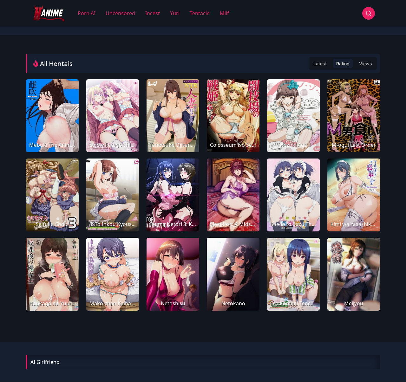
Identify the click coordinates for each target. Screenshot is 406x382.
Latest (320, 63)
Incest (152, 13)
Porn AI (86, 13)
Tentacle (200, 13)
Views (365, 63)
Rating (343, 63)
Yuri (175, 13)
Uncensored (120, 13)
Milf (224, 13)
